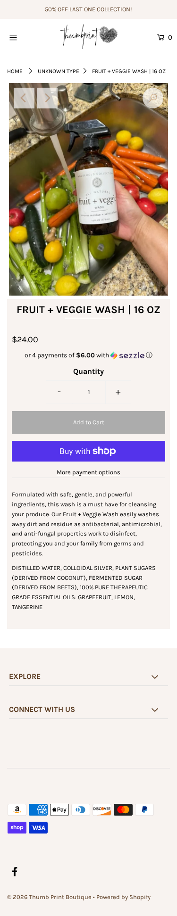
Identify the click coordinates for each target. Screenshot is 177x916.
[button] (88, 355)
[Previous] (24, 98)
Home (15, 71)
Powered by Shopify (123, 896)
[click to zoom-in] (153, 98)
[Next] (47, 98)
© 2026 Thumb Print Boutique (49, 896)
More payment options (88, 472)
